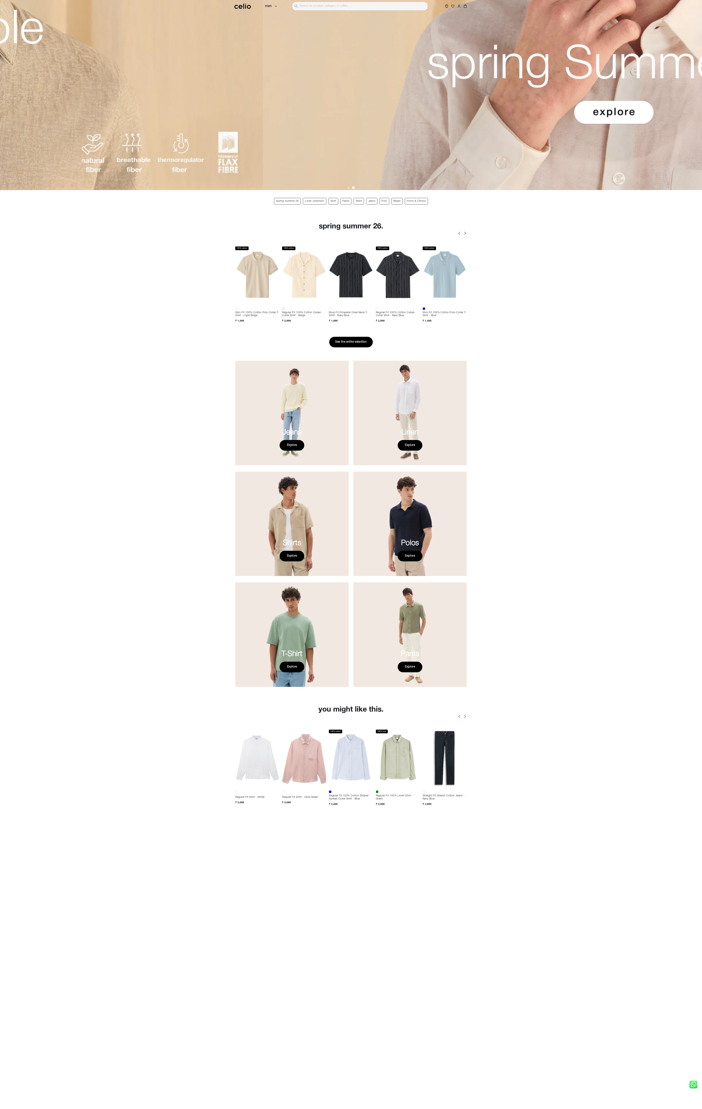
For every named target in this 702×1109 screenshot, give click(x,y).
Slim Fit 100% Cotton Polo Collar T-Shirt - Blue (444, 314)
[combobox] (360, 6)
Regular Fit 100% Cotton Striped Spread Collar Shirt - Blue (349, 797)
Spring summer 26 (287, 201)
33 (457, 779)
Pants (345, 201)
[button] (465, 6)
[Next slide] (698, 97)
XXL (257, 302)
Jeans (371, 201)
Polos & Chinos (416, 201)
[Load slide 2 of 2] (354, 188)
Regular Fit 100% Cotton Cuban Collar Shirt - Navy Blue (395, 314)
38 (457, 785)
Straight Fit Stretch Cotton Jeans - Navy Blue (444, 797)
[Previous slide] (4, 97)
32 (444, 779)
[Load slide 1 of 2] (349, 188)
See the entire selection (351, 342)
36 (444, 785)
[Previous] (459, 233)
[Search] (296, 6)
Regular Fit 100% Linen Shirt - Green (394, 797)
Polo (384, 201)
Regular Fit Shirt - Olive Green (300, 797)
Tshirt (359, 201)
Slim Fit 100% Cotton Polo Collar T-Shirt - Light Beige (257, 314)
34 (432, 785)
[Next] (465, 233)
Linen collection (314, 201)
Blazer (397, 201)
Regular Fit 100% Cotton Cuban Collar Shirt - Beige (301, 314)
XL (245, 302)
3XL (316, 785)
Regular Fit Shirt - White (250, 797)
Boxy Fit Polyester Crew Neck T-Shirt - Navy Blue (348, 314)
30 (432, 779)
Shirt (333, 201)
